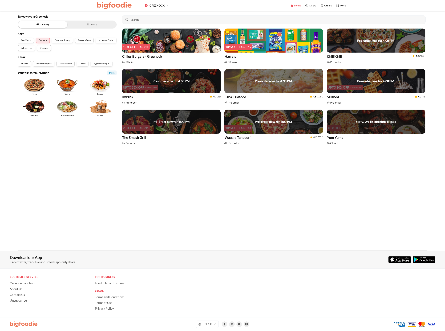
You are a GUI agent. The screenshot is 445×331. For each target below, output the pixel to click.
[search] (273, 19)
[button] (171, 46)
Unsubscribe (18, 300)
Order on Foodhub (22, 283)
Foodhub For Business (110, 283)
